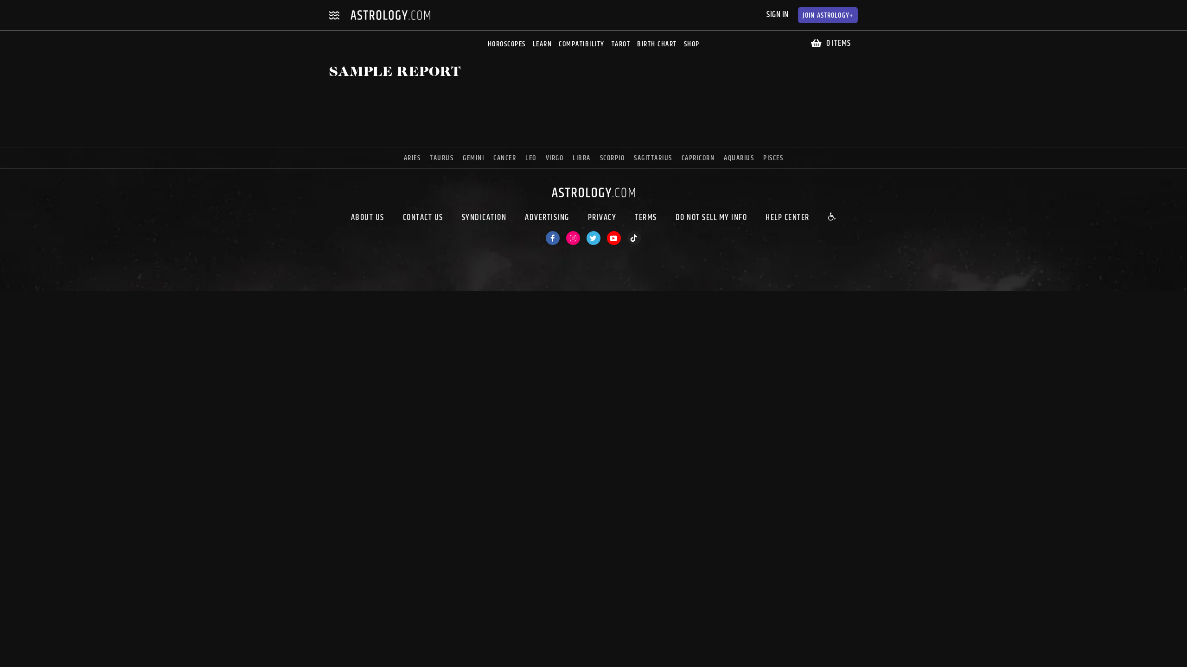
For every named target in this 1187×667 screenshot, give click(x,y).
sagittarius (653, 158)
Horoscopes (507, 44)
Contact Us (423, 217)
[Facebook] (553, 238)
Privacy (602, 217)
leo (530, 158)
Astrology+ (828, 15)
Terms (646, 217)
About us (367, 217)
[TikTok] (634, 238)
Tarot (621, 44)
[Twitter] (593, 238)
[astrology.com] (593, 199)
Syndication (484, 217)
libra (582, 158)
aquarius (739, 158)
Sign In (777, 14)
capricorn (698, 158)
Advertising (547, 217)
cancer (504, 158)
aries (412, 158)
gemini (473, 158)
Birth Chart (657, 44)
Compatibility (582, 44)
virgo (555, 158)
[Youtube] (614, 238)
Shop (692, 44)
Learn (542, 44)
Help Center (788, 217)
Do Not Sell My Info (711, 217)
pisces (773, 158)
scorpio (612, 158)
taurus (441, 158)
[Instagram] (573, 238)
